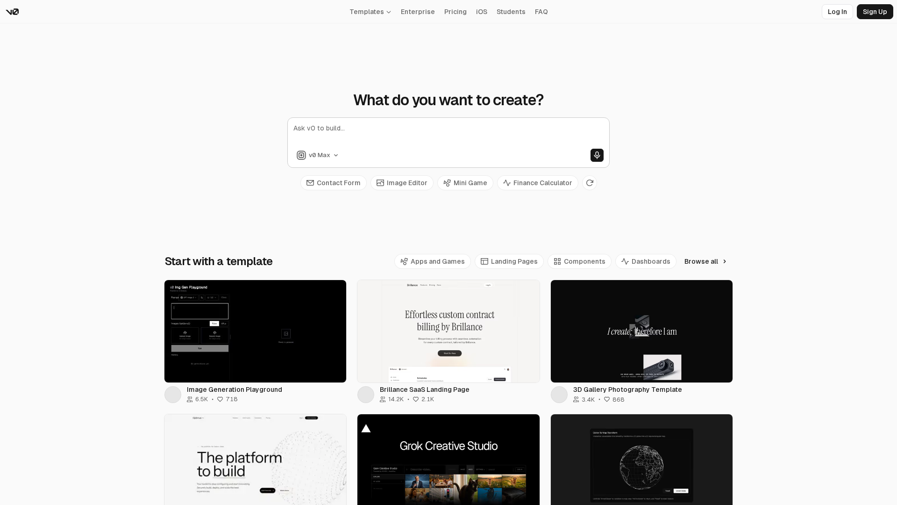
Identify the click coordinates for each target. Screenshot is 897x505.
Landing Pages (514, 261)
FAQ (541, 11)
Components (584, 261)
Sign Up (875, 11)
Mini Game (470, 183)
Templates (366, 11)
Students (511, 11)
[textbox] (448, 136)
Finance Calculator (542, 183)
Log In (837, 11)
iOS (481, 11)
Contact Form (339, 183)
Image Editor (407, 183)
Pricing (455, 11)
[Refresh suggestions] (589, 182)
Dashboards (651, 261)
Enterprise (418, 11)
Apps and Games (438, 261)
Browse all (701, 261)
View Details (255, 331)
